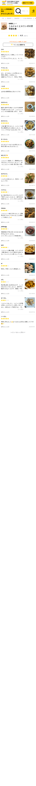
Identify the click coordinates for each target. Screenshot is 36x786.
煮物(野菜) (16, 18)
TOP (3, 18)
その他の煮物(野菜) (27, 18)
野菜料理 (9, 18)
